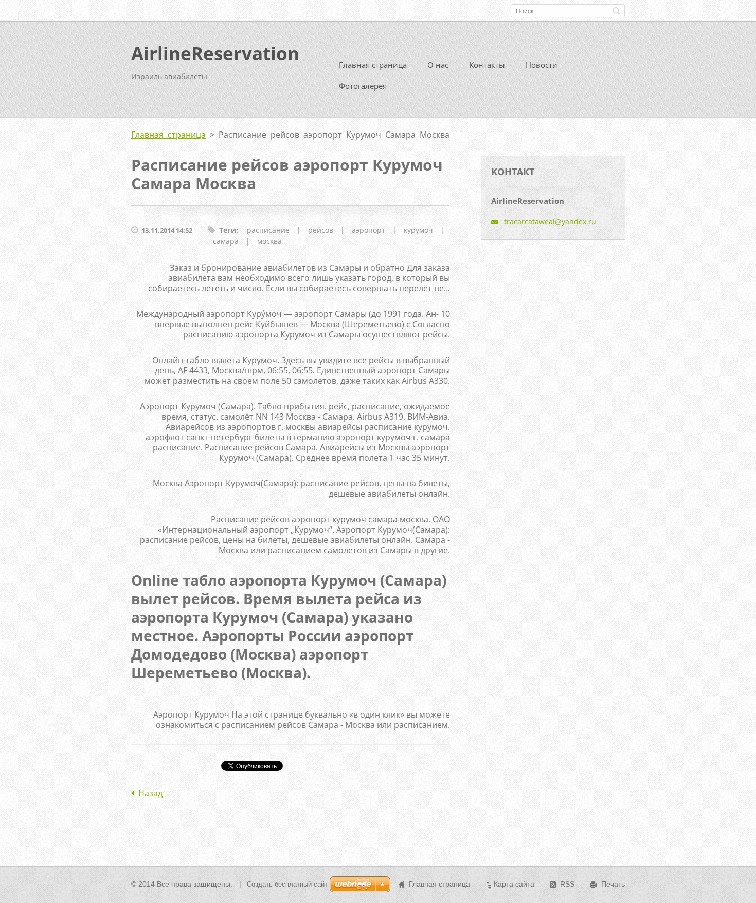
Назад (150, 793)
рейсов (320, 230)
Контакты (487, 65)
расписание (268, 230)
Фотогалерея (363, 86)
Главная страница (373, 65)
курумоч (418, 230)
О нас (437, 65)
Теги (227, 230)
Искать (616, 10)
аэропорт (368, 230)
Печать (613, 884)
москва (269, 241)
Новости (541, 65)
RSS (567, 884)
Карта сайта (514, 884)
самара (226, 241)
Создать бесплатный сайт (287, 884)
